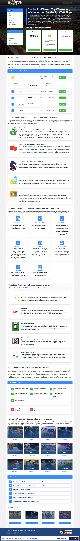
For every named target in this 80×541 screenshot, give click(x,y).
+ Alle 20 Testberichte (13, 43)
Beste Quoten (11, 22)
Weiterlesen (15, 523)
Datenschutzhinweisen (32, 538)
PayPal (10, 13)
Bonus (10, 15)
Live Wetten (11, 26)
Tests (12, 31)
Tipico (10, 36)
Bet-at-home (11, 38)
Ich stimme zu (74, 538)
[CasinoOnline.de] (15, 4)
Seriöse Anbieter (12, 18)
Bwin (10, 40)
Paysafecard (11, 20)
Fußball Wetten (12, 17)
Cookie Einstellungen (62, 538)
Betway (10, 34)
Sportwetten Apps (12, 24)
